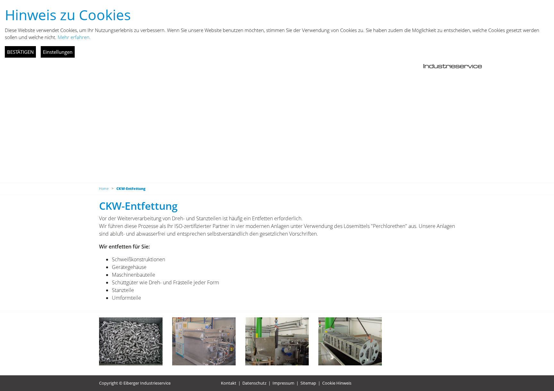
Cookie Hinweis (336, 383)
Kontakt (228, 383)
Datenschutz (254, 383)
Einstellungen (57, 52)
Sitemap (308, 383)
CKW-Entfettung (131, 188)
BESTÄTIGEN (20, 52)
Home (104, 188)
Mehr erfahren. (74, 37)
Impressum (283, 383)
